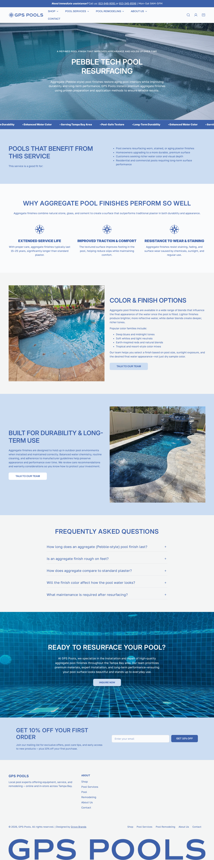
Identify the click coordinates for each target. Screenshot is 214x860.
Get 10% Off (184, 738)
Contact (86, 807)
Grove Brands (78, 826)
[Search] (188, 15)
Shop (84, 781)
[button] (203, 15)
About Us (87, 802)
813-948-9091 (107, 3)
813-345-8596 (127, 3)
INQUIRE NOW (107, 682)
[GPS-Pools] (26, 15)
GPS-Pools (24, 826)
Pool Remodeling (165, 826)
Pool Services (89, 786)
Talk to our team (129, 366)
